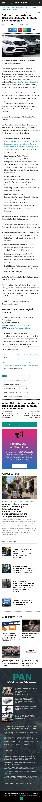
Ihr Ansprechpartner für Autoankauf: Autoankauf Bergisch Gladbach (11, 662)
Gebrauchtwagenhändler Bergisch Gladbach (14, 396)
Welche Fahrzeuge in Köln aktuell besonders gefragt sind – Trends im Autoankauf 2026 (25, 716)
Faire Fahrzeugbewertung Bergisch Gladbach (15, 388)
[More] (34, 30)
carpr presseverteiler (18, 501)
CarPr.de (19, 368)
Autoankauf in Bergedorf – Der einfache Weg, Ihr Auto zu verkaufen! (10, 415)
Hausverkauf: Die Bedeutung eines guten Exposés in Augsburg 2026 (19, 749)
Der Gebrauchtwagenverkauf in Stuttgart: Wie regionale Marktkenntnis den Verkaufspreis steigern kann (19, 782)
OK (22, 799)
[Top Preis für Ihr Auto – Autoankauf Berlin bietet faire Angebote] (6, 602)
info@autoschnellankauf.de (19, 325)
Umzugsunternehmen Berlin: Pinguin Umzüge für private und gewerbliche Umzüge (25, 708)
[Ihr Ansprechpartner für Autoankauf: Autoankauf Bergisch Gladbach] (11, 652)
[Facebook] (10, 30)
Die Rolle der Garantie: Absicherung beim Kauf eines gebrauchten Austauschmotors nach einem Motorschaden (20, 737)
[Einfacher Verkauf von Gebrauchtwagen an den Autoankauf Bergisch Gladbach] (31, 652)
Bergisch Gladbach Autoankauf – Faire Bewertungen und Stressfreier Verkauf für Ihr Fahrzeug (11, 637)
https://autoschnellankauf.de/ (21, 328)
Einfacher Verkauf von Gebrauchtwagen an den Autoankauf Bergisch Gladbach (30, 662)
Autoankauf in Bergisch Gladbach (24, 82)
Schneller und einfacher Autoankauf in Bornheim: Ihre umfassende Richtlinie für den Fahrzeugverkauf (23, 569)
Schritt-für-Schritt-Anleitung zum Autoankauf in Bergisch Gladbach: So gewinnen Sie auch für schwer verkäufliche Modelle (24, 586)
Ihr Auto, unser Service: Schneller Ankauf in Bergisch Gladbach (30, 635)
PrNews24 (10, 24)
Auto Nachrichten (7, 501)
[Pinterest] (20, 30)
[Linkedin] (29, 30)
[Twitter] (15, 30)
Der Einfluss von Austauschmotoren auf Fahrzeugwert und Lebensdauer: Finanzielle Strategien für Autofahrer (20, 733)
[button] (39, 3)
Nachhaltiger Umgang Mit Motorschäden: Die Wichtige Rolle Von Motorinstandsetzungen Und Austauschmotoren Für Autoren (21, 728)
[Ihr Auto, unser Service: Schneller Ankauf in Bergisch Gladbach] (31, 626)
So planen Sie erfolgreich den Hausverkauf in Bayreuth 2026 (21, 741)
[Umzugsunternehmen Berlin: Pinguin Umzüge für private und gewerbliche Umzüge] (7, 709)
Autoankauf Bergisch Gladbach (11, 384)
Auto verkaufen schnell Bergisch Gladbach (14, 380)
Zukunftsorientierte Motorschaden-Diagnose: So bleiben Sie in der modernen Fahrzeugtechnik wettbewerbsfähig (21, 768)
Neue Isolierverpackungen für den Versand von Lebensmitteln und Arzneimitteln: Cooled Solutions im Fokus (25, 700)
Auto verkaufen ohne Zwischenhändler (18, 376)
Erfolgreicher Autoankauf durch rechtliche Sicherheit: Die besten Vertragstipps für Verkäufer (23, 553)
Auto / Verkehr (6, 7)
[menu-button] (3, 3)
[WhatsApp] (25, 30)
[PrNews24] (3, 25)
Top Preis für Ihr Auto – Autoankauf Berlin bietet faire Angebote (32, 415)
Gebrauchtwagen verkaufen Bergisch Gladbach (15, 392)
